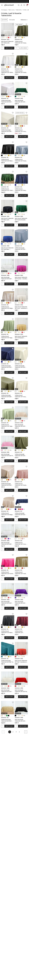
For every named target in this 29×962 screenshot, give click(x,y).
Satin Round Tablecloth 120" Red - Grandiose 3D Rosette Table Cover (21, 661)
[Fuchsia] (15, 273)
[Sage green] (2, 332)
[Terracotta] (8, 67)
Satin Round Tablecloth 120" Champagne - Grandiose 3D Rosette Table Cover (21, 337)
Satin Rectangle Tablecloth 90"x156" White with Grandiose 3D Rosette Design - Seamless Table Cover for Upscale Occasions (7, 543)
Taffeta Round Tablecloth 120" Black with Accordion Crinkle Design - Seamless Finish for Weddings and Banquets (7, 160)
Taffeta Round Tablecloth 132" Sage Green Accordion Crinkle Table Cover (7, 337)
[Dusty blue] (15, 155)
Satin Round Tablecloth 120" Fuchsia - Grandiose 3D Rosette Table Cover (21, 278)
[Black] (2, 155)
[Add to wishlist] (13, 24)
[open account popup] (21, 5)
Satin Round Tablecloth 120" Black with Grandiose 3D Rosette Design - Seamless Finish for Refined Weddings (7, 219)
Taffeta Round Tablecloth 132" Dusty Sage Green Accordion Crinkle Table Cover (21, 42)
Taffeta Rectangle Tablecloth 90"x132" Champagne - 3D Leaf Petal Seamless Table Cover (7, 720)
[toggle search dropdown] (18, 5)
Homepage (4, 10)
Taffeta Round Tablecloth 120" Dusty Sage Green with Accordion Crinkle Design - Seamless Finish (21, 71)
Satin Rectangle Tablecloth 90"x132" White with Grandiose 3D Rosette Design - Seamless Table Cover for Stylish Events (7, 278)
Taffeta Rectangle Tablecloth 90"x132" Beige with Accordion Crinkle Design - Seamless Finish (6, 484)
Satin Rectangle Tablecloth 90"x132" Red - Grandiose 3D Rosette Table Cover (21, 690)
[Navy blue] (15, 185)
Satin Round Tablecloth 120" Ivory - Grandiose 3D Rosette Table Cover (21, 307)
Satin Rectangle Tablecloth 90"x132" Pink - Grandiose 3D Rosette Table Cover (7, 455)
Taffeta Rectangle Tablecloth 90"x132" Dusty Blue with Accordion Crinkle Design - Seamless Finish (21, 248)
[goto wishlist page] (24, 5)
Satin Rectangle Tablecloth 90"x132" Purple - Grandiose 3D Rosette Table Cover (20, 602)
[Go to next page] (25, 731)
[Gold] (22, 37)
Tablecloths (18, 10)
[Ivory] (5, 37)
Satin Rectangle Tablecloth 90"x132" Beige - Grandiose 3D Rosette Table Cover (20, 425)
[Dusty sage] (15, 37)
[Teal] (2, 656)
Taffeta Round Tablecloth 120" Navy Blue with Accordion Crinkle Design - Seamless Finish (20, 189)
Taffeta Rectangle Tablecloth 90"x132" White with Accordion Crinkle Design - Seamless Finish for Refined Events (7, 101)
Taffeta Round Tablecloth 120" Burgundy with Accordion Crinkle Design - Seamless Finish (21, 631)
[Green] (2, 185)
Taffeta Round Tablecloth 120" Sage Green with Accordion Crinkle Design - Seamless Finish (7, 425)
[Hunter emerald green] (15, 96)
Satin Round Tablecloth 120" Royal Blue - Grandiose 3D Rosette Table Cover (7, 248)
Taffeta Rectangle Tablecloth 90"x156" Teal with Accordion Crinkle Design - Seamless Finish (7, 661)
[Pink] (2, 450)
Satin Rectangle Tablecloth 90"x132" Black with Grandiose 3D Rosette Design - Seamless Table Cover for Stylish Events (21, 720)
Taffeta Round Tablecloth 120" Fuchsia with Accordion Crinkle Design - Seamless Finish (7, 573)
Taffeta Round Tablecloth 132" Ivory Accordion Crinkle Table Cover (21, 396)
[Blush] (7, 538)
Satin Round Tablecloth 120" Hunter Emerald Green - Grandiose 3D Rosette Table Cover (21, 219)
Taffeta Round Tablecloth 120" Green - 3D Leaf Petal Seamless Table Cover (7, 189)
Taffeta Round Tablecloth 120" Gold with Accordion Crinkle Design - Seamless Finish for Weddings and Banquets (21, 573)
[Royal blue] (2, 244)
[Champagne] (7, 37)
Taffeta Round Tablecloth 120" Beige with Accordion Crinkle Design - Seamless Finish (7, 307)
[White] (2, 37)
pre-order (24, 48)
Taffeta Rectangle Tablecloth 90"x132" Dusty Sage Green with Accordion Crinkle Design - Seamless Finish (21, 455)
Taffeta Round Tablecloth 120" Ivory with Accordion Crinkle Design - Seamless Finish (21, 130)
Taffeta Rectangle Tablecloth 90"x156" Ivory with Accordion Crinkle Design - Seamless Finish (6, 130)
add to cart (9, 48)
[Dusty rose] (8, 126)
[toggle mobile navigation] (2, 5)
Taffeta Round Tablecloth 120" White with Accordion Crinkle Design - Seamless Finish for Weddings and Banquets (7, 71)
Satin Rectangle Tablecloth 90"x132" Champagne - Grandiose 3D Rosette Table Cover (7, 602)
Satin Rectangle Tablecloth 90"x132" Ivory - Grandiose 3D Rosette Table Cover (6, 690)
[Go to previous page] (3, 731)
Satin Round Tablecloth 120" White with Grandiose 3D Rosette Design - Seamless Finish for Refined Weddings (7, 42)
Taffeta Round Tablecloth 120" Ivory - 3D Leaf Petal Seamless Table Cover (21, 543)
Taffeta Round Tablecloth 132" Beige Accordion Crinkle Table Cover (7, 514)
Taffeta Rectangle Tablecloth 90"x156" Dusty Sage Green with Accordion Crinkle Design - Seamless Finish (7, 396)
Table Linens (11, 10)
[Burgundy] (15, 627)
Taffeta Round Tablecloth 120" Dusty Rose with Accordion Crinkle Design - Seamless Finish (20, 484)
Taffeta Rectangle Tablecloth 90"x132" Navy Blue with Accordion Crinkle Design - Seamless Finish (7, 366)
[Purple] (8, 538)
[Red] (8, 37)
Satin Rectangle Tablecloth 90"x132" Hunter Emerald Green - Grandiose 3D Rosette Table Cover (21, 101)
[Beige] (3, 37)
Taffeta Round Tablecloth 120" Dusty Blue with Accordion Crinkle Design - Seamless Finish (20, 160)
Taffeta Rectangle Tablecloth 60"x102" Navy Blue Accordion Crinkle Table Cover (20, 514)
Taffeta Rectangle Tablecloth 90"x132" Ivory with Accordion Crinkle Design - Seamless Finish (20, 366)
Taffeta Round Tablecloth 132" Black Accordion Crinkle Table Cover (7, 631)
